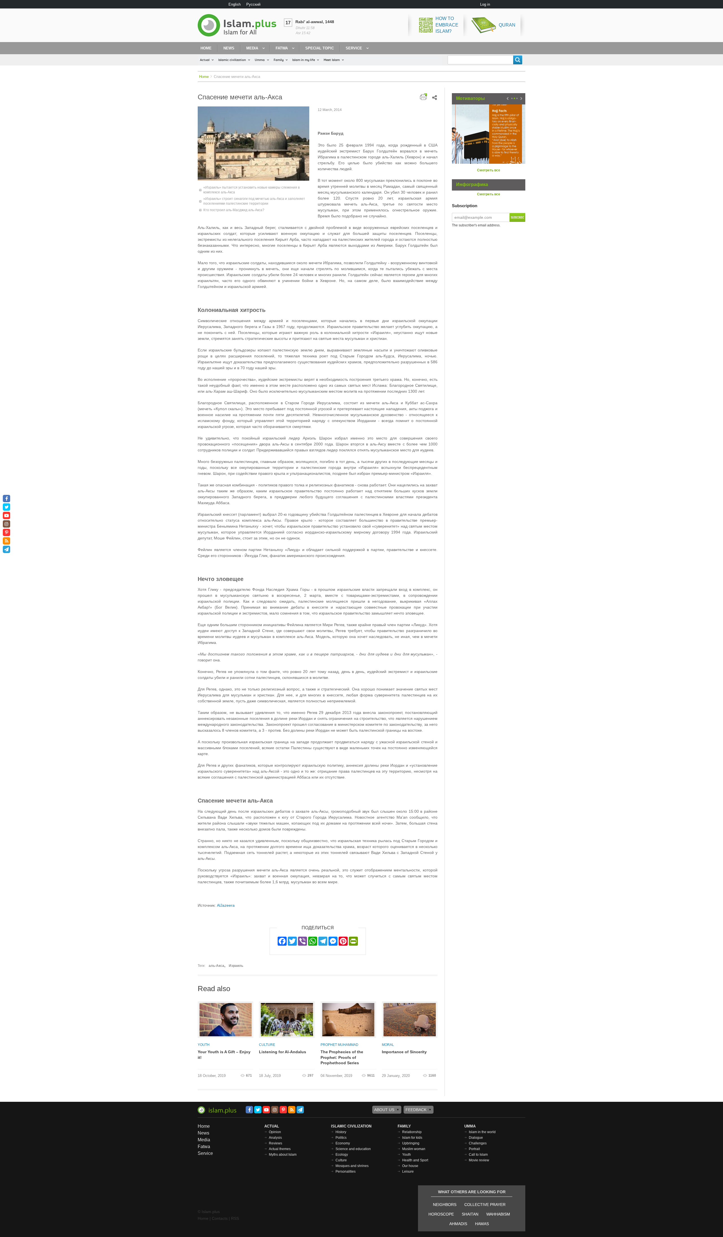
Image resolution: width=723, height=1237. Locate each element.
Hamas (482, 1223)
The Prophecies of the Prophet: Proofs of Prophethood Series (342, 1057)
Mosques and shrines (352, 1166)
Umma (260, 60)
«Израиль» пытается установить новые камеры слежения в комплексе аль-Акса (251, 189)
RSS (235, 1218)
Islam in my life (303, 60)
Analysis (275, 1138)
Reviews (275, 1143)
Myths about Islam (283, 1155)
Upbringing (410, 1143)
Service (354, 48)
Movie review (479, 1160)
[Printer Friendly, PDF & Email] (423, 96)
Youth (204, 1045)
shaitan (470, 1214)
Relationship (412, 1132)
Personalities (346, 1171)
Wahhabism (498, 1214)
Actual (205, 60)
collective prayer (485, 1204)
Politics (341, 1138)
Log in (485, 4)
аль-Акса (216, 966)
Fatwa (282, 48)
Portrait (474, 1149)
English (234, 4)
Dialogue (476, 1138)
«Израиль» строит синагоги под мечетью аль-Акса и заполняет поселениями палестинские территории (254, 201)
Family (279, 60)
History (341, 1132)
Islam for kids (412, 1138)
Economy (343, 1143)
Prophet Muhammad (339, 1045)
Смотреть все (488, 170)
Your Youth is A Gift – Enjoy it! (224, 1055)
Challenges (478, 1143)
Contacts (220, 1218)
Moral (388, 1045)
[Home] (239, 25)
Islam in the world (482, 1132)
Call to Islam (478, 1155)
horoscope (441, 1214)
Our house (410, 1166)
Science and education (353, 1149)
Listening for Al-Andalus (282, 1052)
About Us (384, 1109)
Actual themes (280, 1149)
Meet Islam (332, 60)
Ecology (342, 1155)
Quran (507, 25)
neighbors (444, 1204)
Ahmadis (458, 1223)
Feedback (416, 1109)
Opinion (275, 1132)
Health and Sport (415, 1160)
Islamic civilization (232, 60)
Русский (253, 4)
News (228, 48)
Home (206, 48)
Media (252, 48)
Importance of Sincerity (404, 1052)
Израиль (236, 966)
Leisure (408, 1171)
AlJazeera (226, 905)
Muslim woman (413, 1149)
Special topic (319, 48)
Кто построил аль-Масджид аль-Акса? (233, 210)
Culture (267, 1045)
